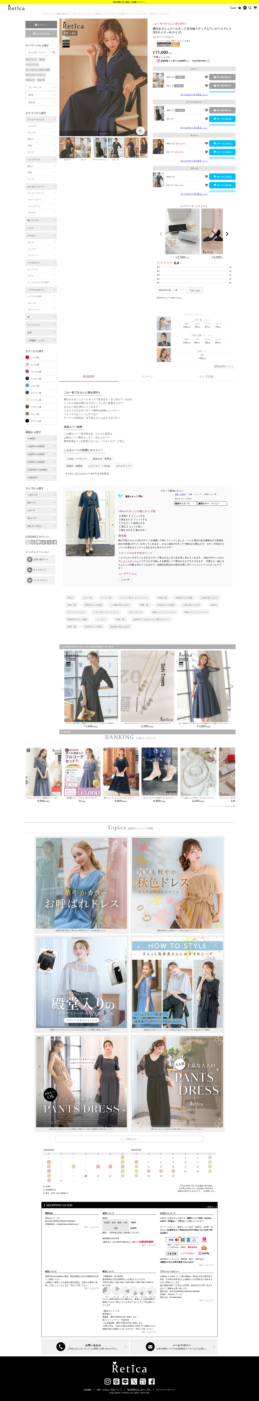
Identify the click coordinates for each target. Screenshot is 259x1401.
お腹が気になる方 (209, 597)
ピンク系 (35, 364)
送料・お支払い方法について (109, 1389)
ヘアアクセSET (34, 296)
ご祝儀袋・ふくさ (35, 340)
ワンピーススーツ (35, 192)
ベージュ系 (36, 399)
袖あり (30, 138)
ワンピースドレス (85, 13)
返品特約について (225, 366)
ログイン (42, 24)
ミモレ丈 (31, 125)
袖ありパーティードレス (164, 611)
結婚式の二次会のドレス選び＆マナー (151, 619)
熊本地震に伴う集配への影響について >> (129, 2)
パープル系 (36, 371)
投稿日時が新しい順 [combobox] (168, 290)
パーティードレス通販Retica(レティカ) (58, 13)
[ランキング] (239, 8)
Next (143, 77)
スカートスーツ (34, 199)
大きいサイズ (135, 611)
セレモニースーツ (35, 186)
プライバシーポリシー (165, 1389)
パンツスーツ (33, 205)
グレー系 (35, 413)
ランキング (35, 87)
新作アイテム (31, 59)
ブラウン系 (36, 406)
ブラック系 (36, 420)
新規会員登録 (42, 33)
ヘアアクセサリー (35, 289)
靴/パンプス (33, 220)
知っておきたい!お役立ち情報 (38, 69)
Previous (63, 77)
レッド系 (35, 357)
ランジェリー (33, 324)
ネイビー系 (36, 378)
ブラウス (31, 212)
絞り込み (195, 290)
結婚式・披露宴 (74, 465)
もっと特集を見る (128, 1138)
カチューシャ (33, 309)
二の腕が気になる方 (120, 604)
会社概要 (87, 1389)
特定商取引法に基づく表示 (139, 1389)
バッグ (30, 227)
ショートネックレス (131, 561)
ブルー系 (35, 385)
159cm (180, 494)
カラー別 (88, 597)
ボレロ (30, 242)
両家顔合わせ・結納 (77, 619)
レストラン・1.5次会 (99, 465)
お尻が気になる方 (191, 604)
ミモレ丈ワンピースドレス (106, 611)
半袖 (29, 145)
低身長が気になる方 (120, 626)
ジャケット (32, 254)
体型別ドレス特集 (183, 597)
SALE (31, 102)
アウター (31, 235)
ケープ (30, 151)
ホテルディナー (124, 465)
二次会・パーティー (76, 458)
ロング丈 (31, 132)
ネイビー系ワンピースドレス (134, 597)
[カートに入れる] (222, 119)
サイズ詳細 (206, 376)
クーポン (101, 619)
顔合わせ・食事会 (102, 458)
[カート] (255, 8)
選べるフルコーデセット (35, 75)
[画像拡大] (140, 130)
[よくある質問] (85, 1347)
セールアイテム (32, 64)
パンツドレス (33, 159)
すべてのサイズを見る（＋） (194, 94)
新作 (31, 94)
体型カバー (30, 80)
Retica (214, 604)
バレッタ (31, 302)
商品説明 (88, 376)
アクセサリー (33, 262)
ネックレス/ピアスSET (38, 282)
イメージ (147, 376)
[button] (161, 234)
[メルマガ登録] (174, 1347)
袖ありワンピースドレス (196, 611)
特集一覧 (41, 80)
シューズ (125, 579)
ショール (31, 248)
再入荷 (42, 59)
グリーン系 (36, 392)
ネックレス (32, 269)
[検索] (250, 8)
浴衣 (29, 332)
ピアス (30, 275)
